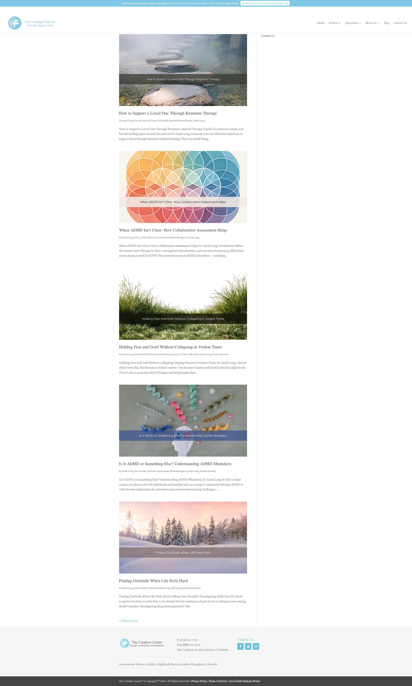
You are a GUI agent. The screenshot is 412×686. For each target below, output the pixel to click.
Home (321, 23)
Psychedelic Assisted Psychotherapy (174, 120)
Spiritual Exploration (190, 588)
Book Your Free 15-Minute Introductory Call (265, 3)
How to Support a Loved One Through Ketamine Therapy (168, 113)
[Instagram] (256, 646)
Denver (140, 664)
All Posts (152, 120)
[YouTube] (248, 646)
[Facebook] (240, 646)
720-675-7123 (216, 3)
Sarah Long (127, 120)
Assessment (163, 237)
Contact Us (400, 23)
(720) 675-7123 (188, 640)
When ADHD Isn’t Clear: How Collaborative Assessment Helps (173, 230)
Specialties (351, 23)
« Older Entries (128, 621)
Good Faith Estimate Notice (244, 681)
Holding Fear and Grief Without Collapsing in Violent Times (170, 346)
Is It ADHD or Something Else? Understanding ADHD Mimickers (175, 463)
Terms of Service (218, 681)
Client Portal (232, 3)
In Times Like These (189, 354)
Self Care (174, 588)
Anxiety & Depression (167, 354)
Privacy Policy (199, 681)
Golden (151, 664)
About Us (371, 23)
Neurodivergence (178, 237)
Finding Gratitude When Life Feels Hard (153, 580)
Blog (386, 23)
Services (333, 23)
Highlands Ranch (168, 664)
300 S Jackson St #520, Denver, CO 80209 (145, 3)
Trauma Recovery (220, 354)
